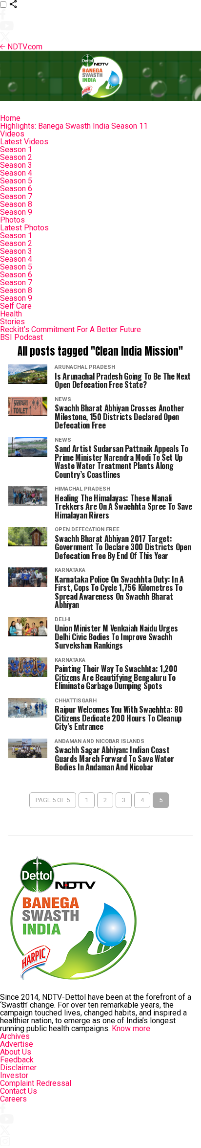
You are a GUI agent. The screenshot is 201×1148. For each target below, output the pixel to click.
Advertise (16, 1044)
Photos (12, 220)
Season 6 (16, 188)
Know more (131, 1028)
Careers (13, 1098)
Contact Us (18, 1091)
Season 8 (16, 204)
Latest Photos (24, 227)
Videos (12, 133)
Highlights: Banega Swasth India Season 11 (74, 126)
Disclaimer (18, 1067)
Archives (15, 1036)
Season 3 (16, 165)
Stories (12, 321)
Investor (14, 1075)
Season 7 (16, 196)
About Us (15, 1052)
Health (11, 313)
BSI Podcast (21, 337)
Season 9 (16, 212)
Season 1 (16, 149)
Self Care (16, 306)
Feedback (17, 1059)
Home (10, 118)
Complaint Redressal (35, 1083)
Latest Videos (24, 141)
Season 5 (16, 180)
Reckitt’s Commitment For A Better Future (70, 329)
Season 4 (16, 173)
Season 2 (16, 157)
